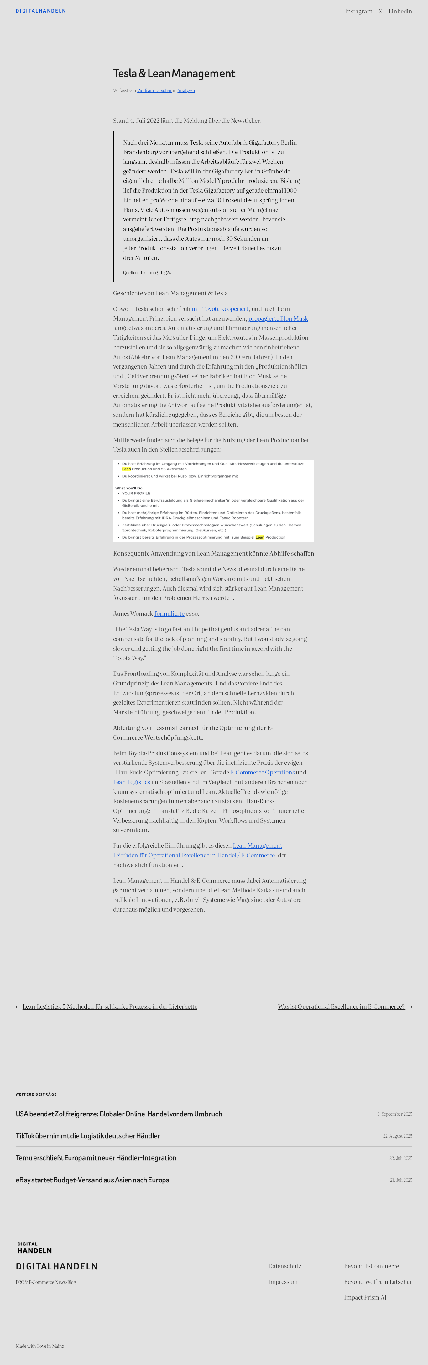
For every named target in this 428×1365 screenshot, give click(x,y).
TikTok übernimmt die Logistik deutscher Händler (88, 1135)
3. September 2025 (394, 1113)
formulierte (169, 613)
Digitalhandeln (41, 10)
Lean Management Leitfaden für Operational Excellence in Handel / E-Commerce (197, 849)
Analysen (186, 90)
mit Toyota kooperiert (220, 308)
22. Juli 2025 (400, 1158)
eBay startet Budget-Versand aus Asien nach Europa (93, 1179)
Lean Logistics (131, 781)
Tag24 (165, 272)
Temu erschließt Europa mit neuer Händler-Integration (96, 1157)
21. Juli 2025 (401, 1179)
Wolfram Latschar (154, 90)
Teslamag (149, 272)
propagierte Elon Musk (278, 318)
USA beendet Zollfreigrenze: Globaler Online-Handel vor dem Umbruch (119, 1113)
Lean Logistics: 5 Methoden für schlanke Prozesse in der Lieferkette (110, 1006)
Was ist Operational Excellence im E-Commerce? (341, 1006)
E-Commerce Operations (262, 771)
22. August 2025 (397, 1135)
